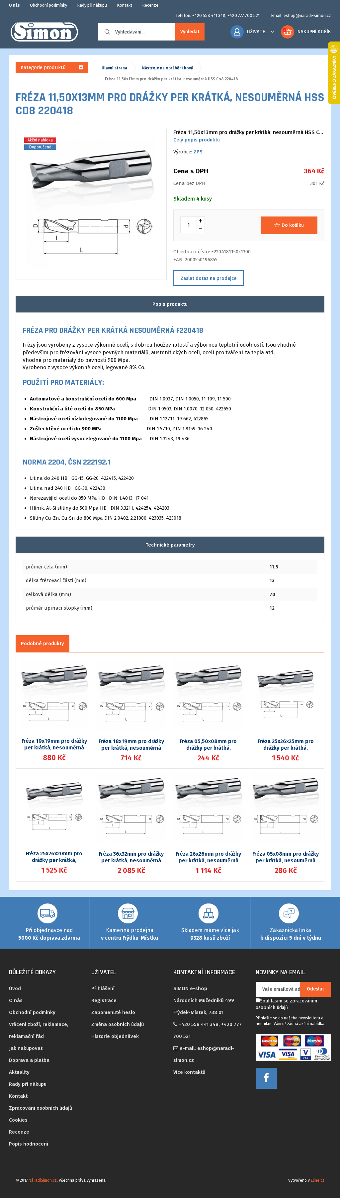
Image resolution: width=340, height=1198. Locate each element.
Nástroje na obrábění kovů (167, 68)
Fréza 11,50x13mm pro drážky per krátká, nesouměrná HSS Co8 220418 (171, 79)
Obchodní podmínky (48, 5)
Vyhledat (190, 32)
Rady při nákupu (92, 5)
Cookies (18, 1120)
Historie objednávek (115, 1036)
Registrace (104, 1000)
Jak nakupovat (25, 1048)
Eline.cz (317, 1180)
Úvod (15, 988)
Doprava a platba (29, 1060)
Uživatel (257, 31)
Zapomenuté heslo (113, 1012)
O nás (14, 5)
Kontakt (124, 5)
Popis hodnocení (28, 1144)
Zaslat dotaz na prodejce (208, 278)
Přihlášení (103, 988)
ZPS (198, 152)
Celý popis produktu (196, 140)
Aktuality (19, 1072)
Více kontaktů (189, 1072)
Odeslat (315, 989)
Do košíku (293, 225)
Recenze (150, 5)
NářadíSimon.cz (43, 1180)
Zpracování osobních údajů (40, 1108)
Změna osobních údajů (117, 1024)
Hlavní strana (114, 68)
